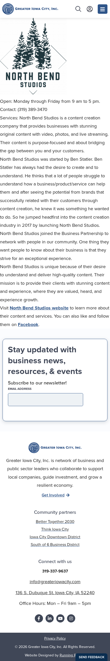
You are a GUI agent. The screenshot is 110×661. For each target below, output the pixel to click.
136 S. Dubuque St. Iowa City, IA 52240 (55, 592)
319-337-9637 (55, 571)
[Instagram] (71, 618)
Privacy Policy (55, 638)
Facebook (28, 324)
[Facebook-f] (39, 618)
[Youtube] (60, 618)
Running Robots (72, 655)
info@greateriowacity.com (55, 581)
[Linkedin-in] (50, 618)
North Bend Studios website (39, 308)
